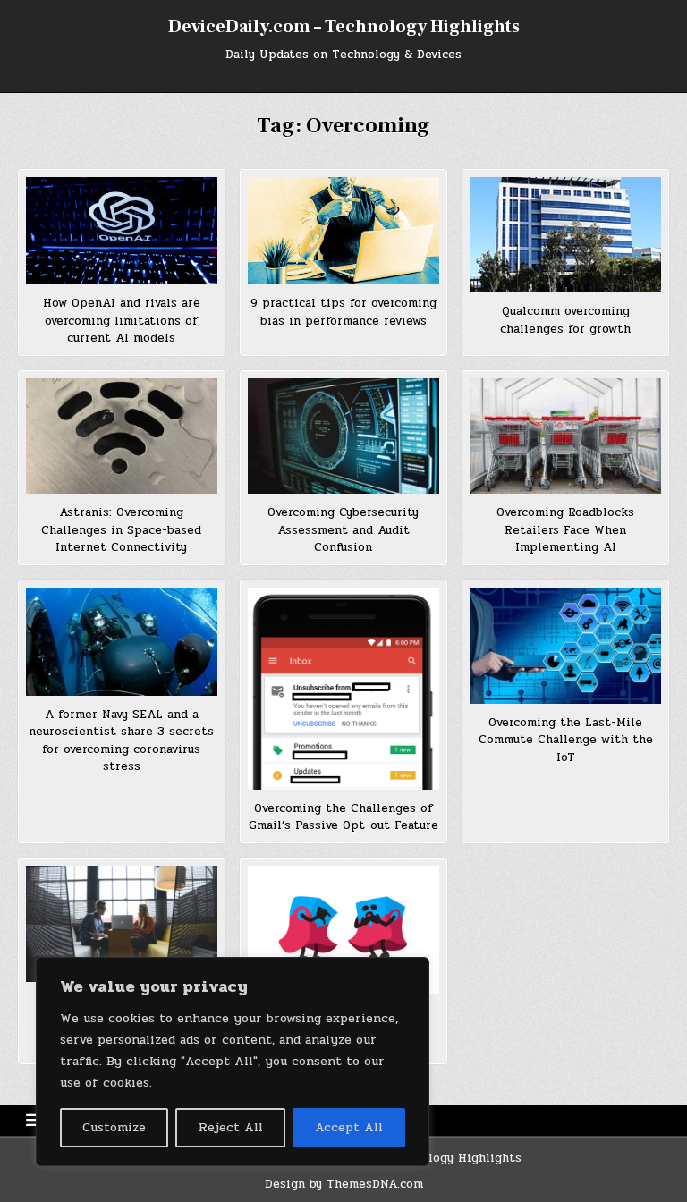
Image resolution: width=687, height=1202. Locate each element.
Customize (114, 1127)
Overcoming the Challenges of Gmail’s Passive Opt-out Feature (343, 817)
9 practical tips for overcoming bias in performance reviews (343, 312)
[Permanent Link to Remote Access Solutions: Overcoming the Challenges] (121, 923)
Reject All (231, 1127)
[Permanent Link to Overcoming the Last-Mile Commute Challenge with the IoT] (565, 645)
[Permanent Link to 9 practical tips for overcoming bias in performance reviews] (343, 230)
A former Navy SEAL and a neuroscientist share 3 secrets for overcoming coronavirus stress (121, 741)
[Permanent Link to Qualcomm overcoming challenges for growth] (565, 234)
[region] (232, 1061)
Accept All (349, 1127)
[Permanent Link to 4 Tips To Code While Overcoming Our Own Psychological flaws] (343, 929)
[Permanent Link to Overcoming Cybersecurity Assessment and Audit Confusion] (343, 436)
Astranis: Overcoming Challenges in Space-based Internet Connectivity (121, 530)
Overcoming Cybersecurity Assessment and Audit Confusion (343, 530)
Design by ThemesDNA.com (344, 1184)
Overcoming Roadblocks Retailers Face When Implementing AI (565, 530)
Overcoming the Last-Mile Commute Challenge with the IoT (566, 740)
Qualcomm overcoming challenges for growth (565, 320)
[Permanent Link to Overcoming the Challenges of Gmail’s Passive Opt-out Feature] (343, 688)
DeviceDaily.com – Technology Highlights (344, 26)
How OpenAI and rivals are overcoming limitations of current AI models (121, 320)
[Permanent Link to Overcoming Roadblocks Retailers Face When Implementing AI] (565, 436)
